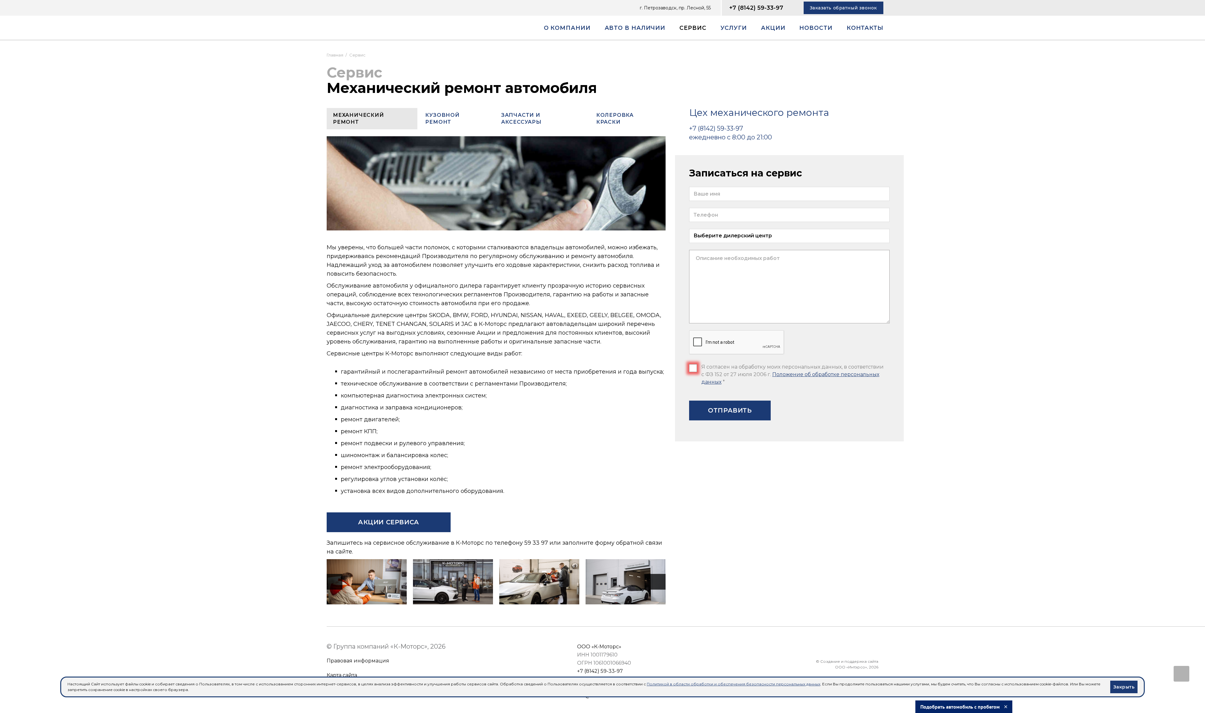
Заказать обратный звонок (843, 8)
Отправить (730, 410)
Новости (815, 27)
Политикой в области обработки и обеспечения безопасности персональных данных (733, 684)
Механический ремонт (358, 118)
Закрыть (1123, 687)
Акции (773, 27)
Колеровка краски (615, 118)
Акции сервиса (388, 522)
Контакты (865, 27)
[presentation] (334, 582)
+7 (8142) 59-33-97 (756, 7)
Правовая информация (358, 661)
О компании (567, 27)
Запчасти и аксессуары (521, 118)
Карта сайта (342, 675)
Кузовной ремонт (442, 118)
